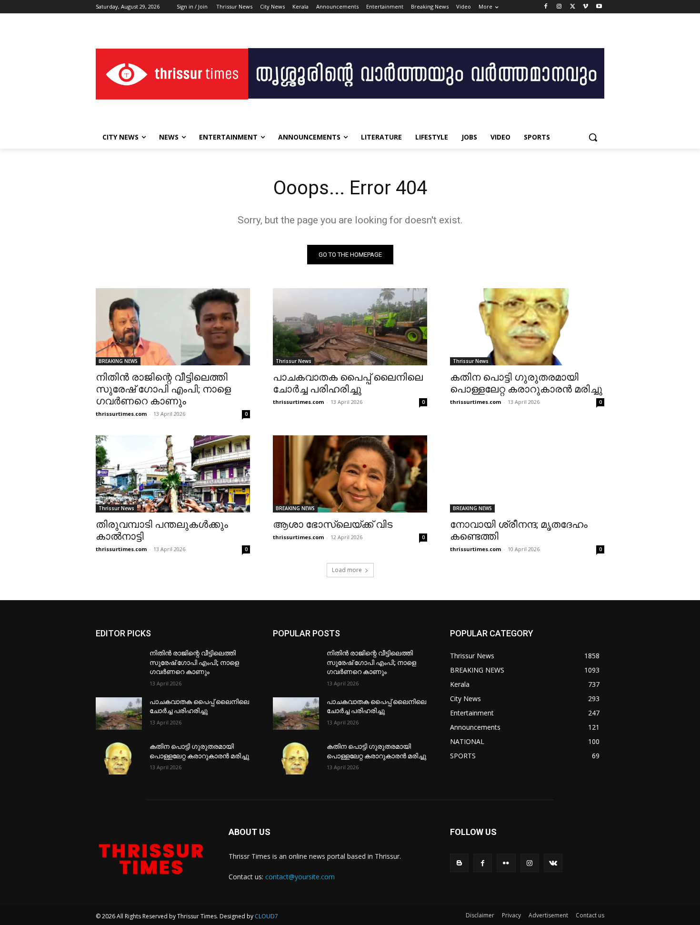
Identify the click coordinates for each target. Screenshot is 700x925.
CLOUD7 (266, 916)
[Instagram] (559, 6)
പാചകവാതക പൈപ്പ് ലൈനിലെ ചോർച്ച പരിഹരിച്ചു (348, 383)
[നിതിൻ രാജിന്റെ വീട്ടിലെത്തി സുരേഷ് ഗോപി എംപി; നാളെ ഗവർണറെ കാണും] (173, 326)
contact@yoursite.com (300, 876)
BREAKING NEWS (118, 361)
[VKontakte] (553, 863)
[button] (592, 137)
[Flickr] (506, 863)
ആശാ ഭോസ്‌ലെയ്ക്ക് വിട (332, 524)
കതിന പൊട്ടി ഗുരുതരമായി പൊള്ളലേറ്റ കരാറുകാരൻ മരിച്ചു (526, 383)
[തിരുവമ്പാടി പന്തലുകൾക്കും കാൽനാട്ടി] (173, 474)
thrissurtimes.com (121, 413)
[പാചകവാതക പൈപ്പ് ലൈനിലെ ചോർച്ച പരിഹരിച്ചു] (350, 326)
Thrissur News (293, 361)
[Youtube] (598, 6)
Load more (347, 570)
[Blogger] (459, 863)
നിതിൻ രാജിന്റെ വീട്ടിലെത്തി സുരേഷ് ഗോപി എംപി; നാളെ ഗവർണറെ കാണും (163, 389)
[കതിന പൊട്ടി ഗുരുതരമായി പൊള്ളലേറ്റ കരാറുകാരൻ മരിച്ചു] (527, 326)
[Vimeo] (585, 6)
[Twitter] (572, 6)
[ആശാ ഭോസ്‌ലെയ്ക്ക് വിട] (350, 474)
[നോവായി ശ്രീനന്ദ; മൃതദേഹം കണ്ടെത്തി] (527, 474)
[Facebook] (545, 6)
